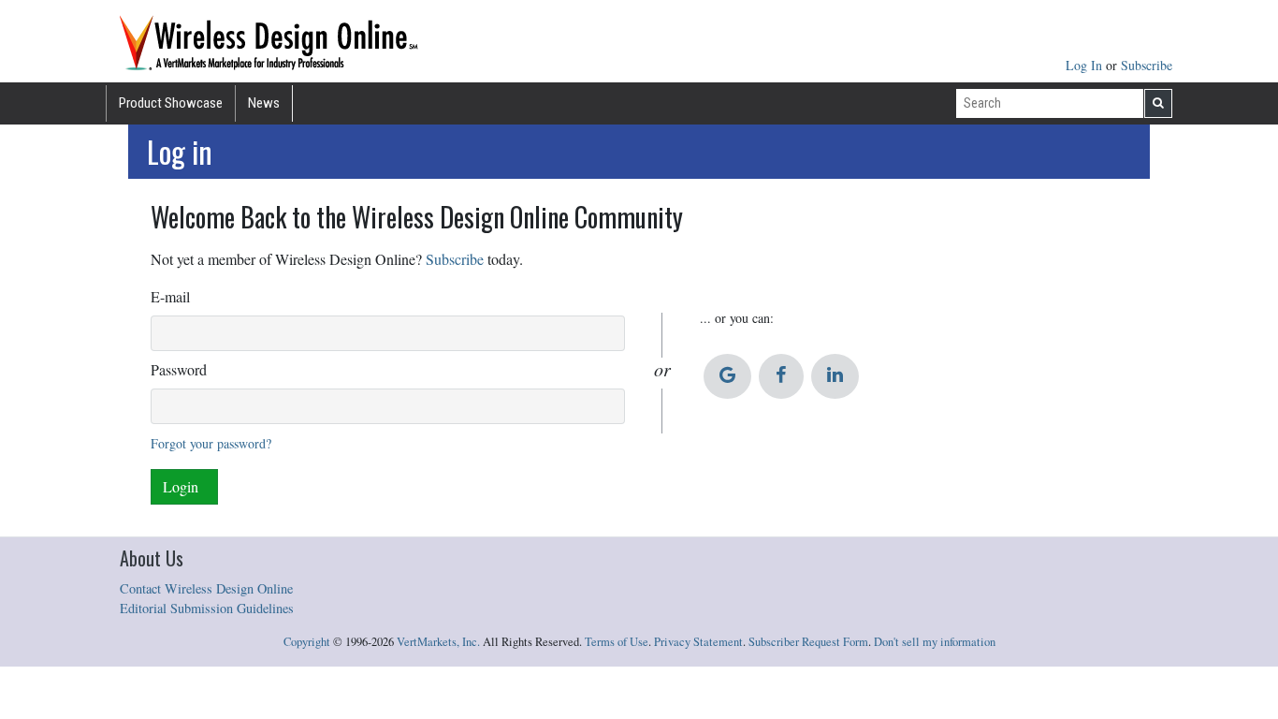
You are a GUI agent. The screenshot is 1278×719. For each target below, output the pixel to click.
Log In (1086, 65)
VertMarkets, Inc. (438, 642)
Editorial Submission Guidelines (207, 608)
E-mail (170, 296)
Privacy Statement (698, 642)
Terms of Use (616, 642)
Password (179, 369)
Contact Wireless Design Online (206, 588)
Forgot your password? (211, 443)
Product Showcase (171, 103)
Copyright (306, 642)
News (264, 103)
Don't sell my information (934, 642)
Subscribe (1146, 65)
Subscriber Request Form (808, 642)
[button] (727, 376)
